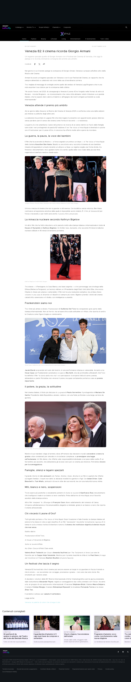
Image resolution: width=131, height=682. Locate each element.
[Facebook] (118, 652)
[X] (128, 652)
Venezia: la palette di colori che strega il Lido (42, 602)
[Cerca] (126, 27)
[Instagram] (123, 652)
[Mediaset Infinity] (6, 27)
